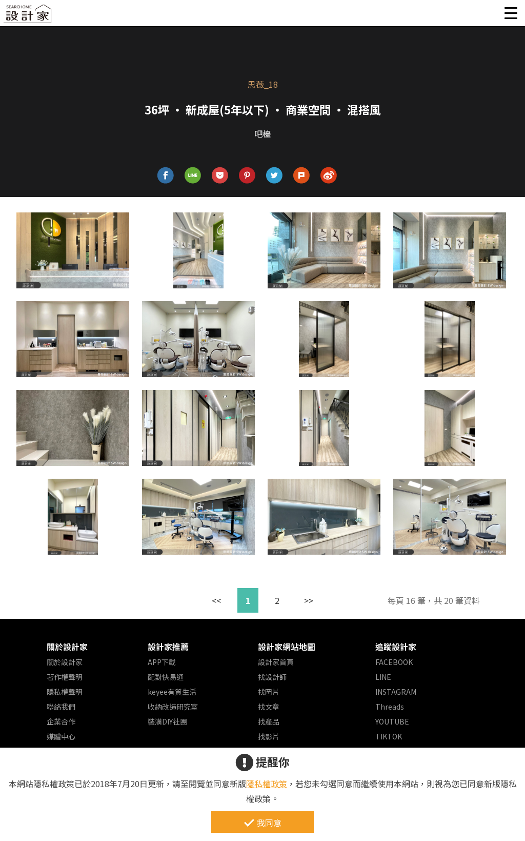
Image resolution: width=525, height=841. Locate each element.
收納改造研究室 (173, 706)
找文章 (268, 706)
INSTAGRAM (395, 692)
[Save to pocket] (220, 175)
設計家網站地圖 (286, 646)
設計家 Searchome (28, 17)
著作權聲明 (65, 677)
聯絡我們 (61, 706)
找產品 (268, 721)
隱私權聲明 (65, 692)
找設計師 (272, 677)
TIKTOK (388, 736)
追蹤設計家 (395, 646)
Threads (389, 706)
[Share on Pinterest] (247, 175)
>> (308, 600)
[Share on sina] (328, 175)
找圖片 (268, 692)
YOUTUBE (392, 721)
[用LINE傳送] (193, 175)
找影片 (268, 736)
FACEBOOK (394, 662)
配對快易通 (166, 677)
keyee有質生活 (172, 692)
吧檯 (262, 133)
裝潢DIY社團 (167, 721)
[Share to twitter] (274, 175)
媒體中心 (61, 736)
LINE (383, 677)
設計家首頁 (276, 662)
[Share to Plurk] (301, 175)
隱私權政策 (266, 783)
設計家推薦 (168, 646)
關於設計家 (67, 646)
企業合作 (61, 721)
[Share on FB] (165, 175)
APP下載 (162, 662)
